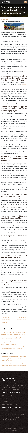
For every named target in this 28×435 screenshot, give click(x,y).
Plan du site (14, 434)
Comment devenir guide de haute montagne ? (13, 363)
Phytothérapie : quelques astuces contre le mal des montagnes (6, 320)
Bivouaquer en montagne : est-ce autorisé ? (21, 319)
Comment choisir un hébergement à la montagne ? (14, 356)
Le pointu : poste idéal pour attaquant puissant (13, 332)
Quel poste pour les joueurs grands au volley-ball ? (13, 334)
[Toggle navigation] (25, 2)
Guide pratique (5, 19)
